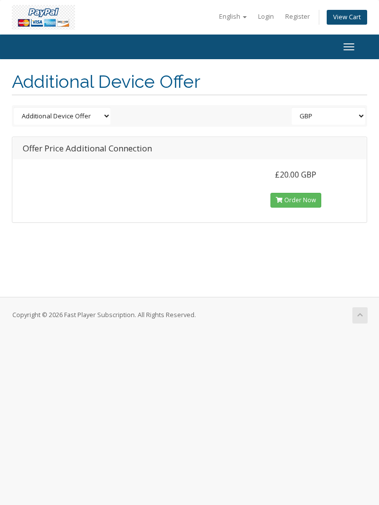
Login (266, 16)
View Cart (347, 17)
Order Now (299, 200)
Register (297, 16)
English (230, 16)
